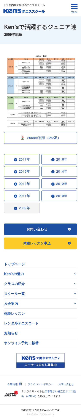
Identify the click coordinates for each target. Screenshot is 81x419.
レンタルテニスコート (21, 323)
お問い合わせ (66, 384)
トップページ (14, 263)
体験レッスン (14, 313)
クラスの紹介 (14, 283)
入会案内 (11, 303)
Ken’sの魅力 (14, 273)
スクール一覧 (14, 293)
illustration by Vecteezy (40, 414)
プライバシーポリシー (41, 384)
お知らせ (11, 332)
